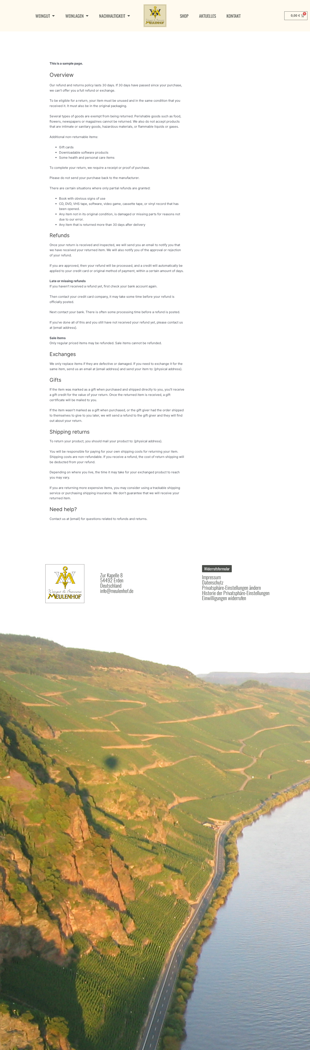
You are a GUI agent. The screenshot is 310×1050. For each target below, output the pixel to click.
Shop (184, 16)
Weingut (42, 16)
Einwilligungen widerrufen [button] (224, 598)
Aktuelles (207, 16)
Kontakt (233, 16)
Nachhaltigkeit (112, 16)
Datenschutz (212, 582)
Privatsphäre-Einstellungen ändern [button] (231, 587)
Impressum (211, 577)
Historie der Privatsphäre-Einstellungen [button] (236, 593)
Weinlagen (74, 16)
